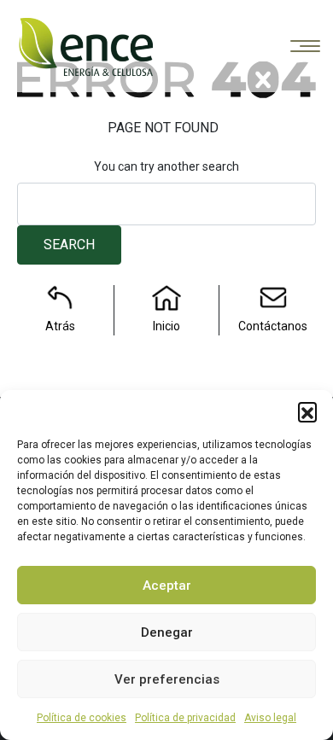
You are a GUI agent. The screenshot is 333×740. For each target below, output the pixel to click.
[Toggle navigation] (305, 47)
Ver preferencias (166, 679)
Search (69, 244)
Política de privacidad (185, 718)
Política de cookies (81, 718)
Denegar (167, 632)
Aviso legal (270, 718)
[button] (307, 411)
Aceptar (167, 585)
